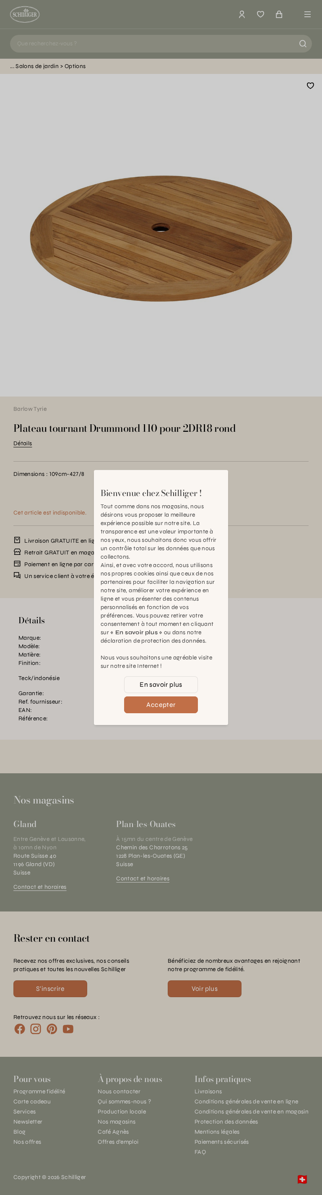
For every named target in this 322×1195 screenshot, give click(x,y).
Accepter (160, 705)
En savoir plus (161, 684)
